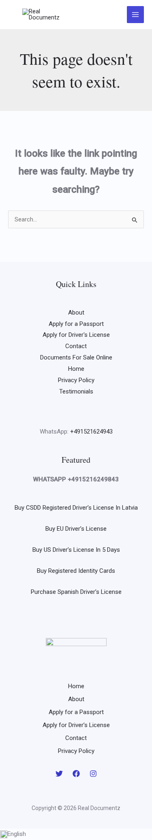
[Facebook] (76, 773)
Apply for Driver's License (76, 334)
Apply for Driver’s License (76, 725)
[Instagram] (93, 773)
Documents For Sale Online (76, 357)
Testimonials (76, 391)
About (76, 312)
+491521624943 (91, 431)
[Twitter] (59, 773)
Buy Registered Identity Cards (76, 570)
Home (76, 368)
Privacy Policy (76, 380)
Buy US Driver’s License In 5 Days (76, 549)
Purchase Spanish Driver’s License (76, 591)
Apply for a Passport (76, 323)
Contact (76, 346)
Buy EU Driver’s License (76, 528)
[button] (76, 834)
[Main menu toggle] (135, 14)
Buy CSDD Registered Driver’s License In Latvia (76, 507)
